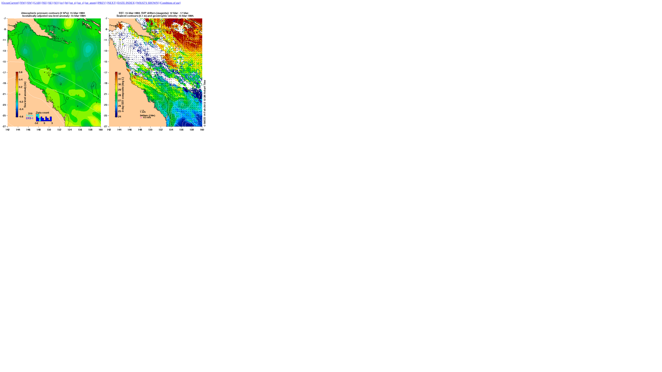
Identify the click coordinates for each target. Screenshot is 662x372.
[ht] (66, 2)
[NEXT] (111, 2)
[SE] (50, 2)
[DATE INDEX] (126, 2)
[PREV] (101, 2)
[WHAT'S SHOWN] (147, 2)
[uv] (61, 2)
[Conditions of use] (170, 2)
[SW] (29, 2)
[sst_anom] (91, 2)
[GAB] (37, 2)
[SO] (56, 2)
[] (10, 2)
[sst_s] (80, 2)
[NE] (44, 2)
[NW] (22, 2)
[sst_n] (72, 2)
